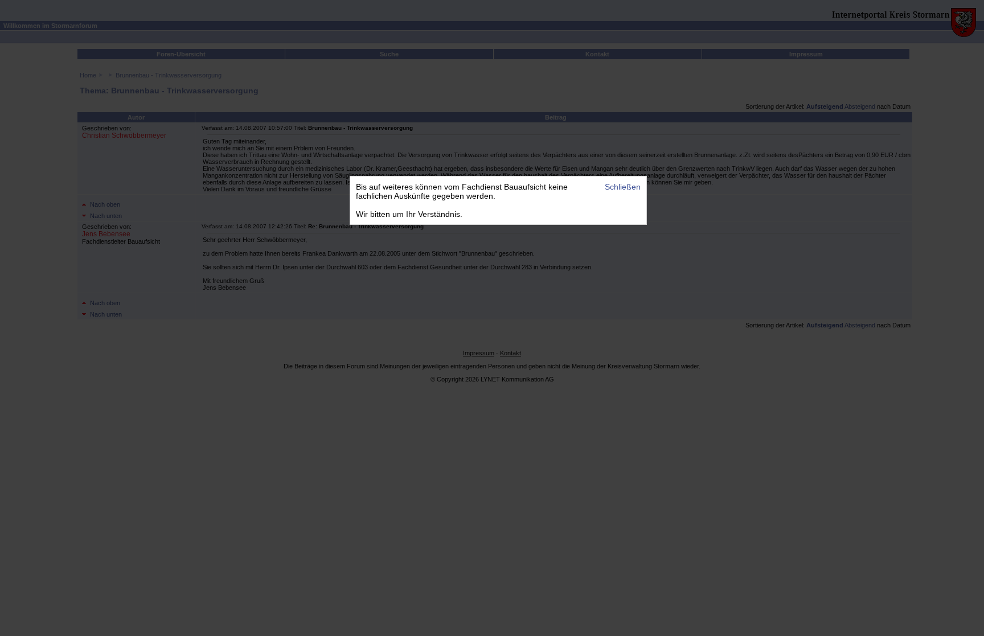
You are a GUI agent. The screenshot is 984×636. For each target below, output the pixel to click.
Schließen (623, 186)
